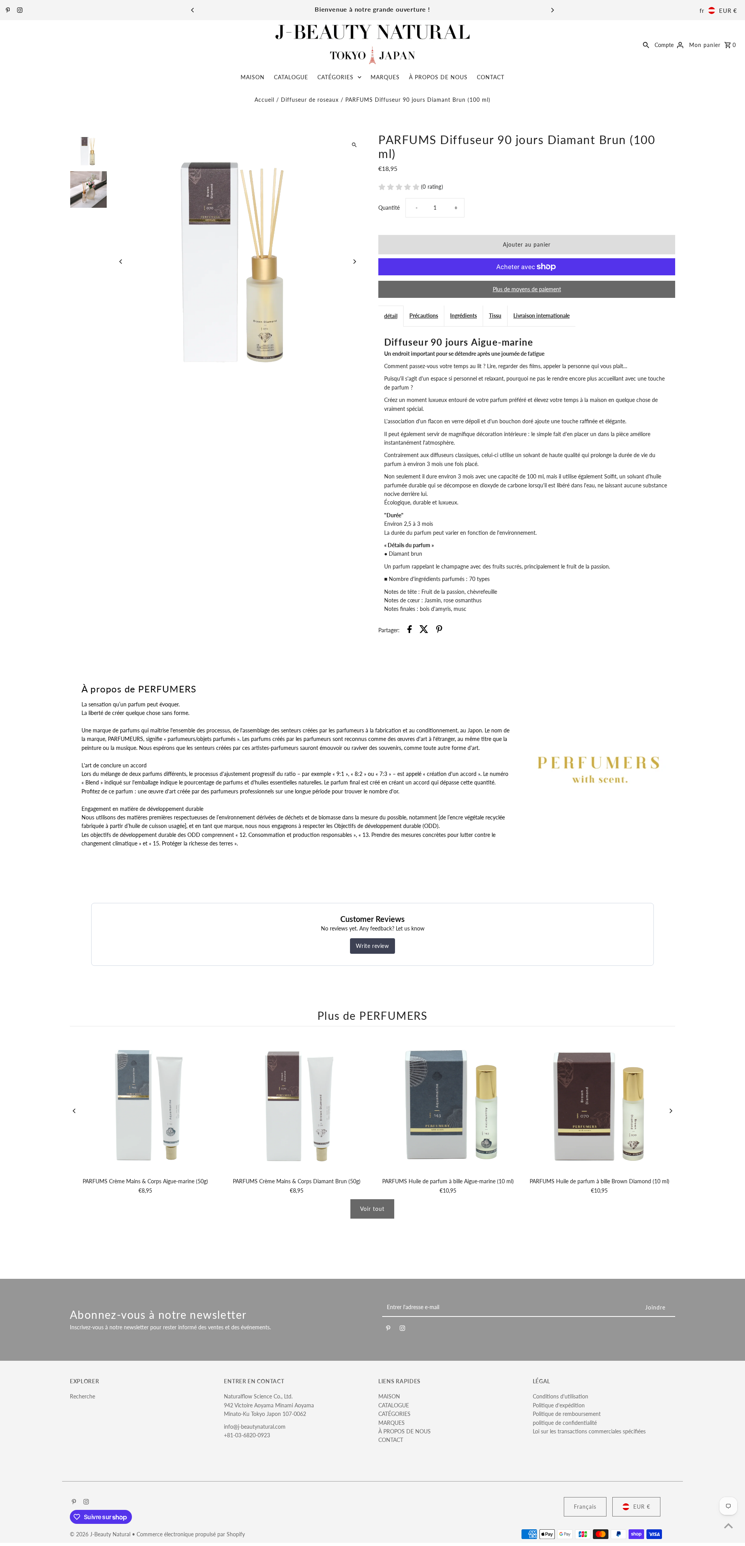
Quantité (389, 207)
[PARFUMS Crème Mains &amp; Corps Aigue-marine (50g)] (145, 1104)
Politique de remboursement (567, 1413)
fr (702, 10)
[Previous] (193, 10)
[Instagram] (19, 10)
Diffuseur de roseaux (310, 99)
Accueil (264, 99)
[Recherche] (646, 44)
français (585, 1506)
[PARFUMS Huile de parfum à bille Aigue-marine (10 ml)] (448, 1104)
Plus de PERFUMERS (372, 1015)
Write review (372, 946)
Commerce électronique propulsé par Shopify (191, 1534)
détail (390, 316)
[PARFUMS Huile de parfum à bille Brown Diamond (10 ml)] (599, 1104)
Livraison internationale (541, 315)
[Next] (552, 10)
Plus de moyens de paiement (527, 289)
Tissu (495, 315)
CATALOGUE (291, 77)
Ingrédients (463, 315)
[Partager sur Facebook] (409, 630)
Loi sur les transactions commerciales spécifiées (589, 1431)
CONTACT (490, 77)
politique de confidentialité (565, 1422)
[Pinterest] (7, 10)
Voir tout (372, 1208)
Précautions (423, 315)
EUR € (728, 10)
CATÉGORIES (335, 77)
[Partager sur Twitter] (423, 630)
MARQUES (385, 77)
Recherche (82, 1396)
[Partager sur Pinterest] (439, 630)
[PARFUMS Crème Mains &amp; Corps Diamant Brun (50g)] (297, 1104)
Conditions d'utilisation (560, 1396)
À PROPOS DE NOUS (438, 77)
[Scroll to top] (728, 1525)
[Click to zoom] (354, 145)
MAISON (253, 77)
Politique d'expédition (559, 1405)
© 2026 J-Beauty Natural (101, 1534)
